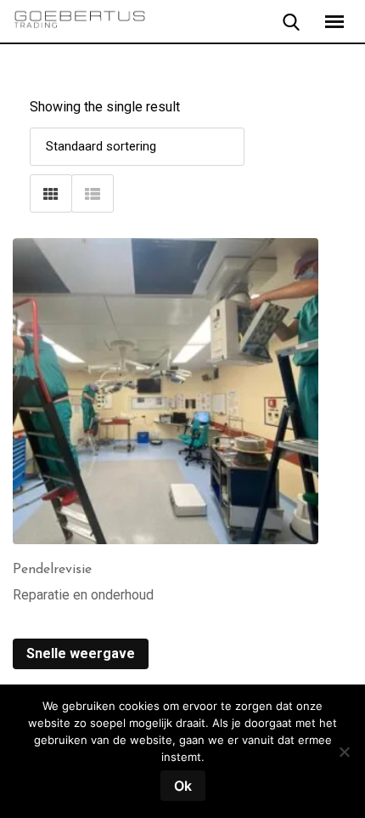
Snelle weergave (80, 653)
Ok (183, 785)
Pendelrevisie (52, 570)
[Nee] (343, 758)
